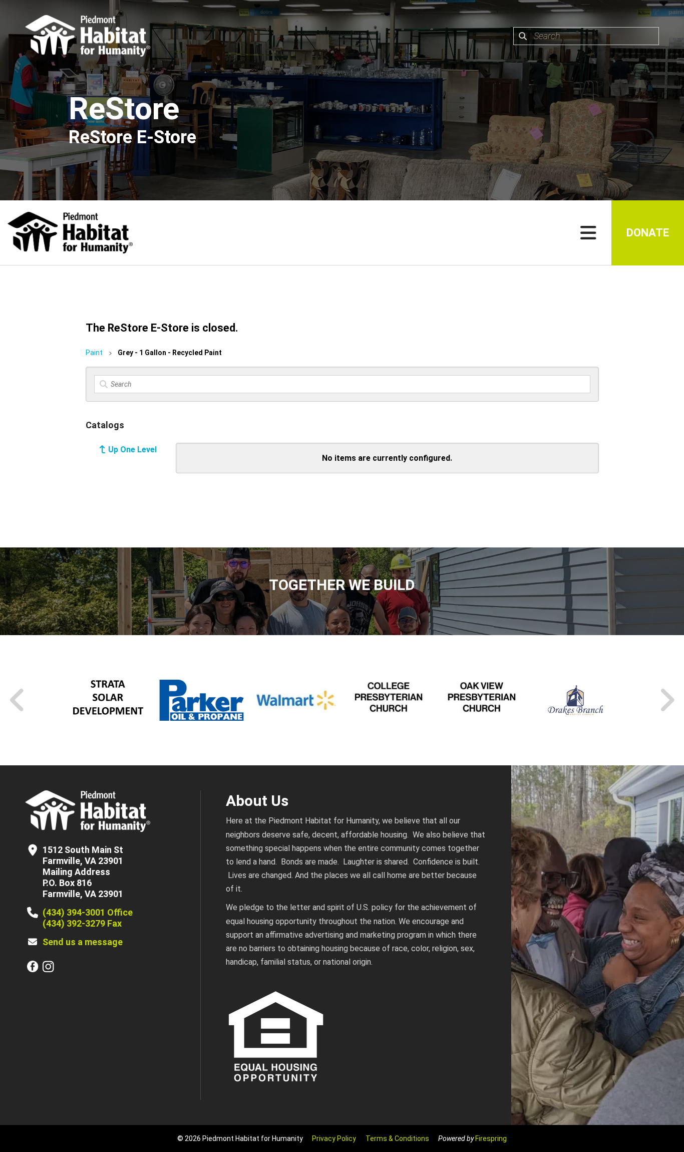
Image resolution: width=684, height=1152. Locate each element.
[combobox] (586, 36)
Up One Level (132, 449)
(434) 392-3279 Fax (82, 923)
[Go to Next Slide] (666, 700)
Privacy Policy (334, 1138)
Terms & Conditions (397, 1138)
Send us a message (83, 942)
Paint (94, 353)
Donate (647, 232)
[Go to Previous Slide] (17, 700)
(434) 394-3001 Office (88, 912)
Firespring (491, 1138)
